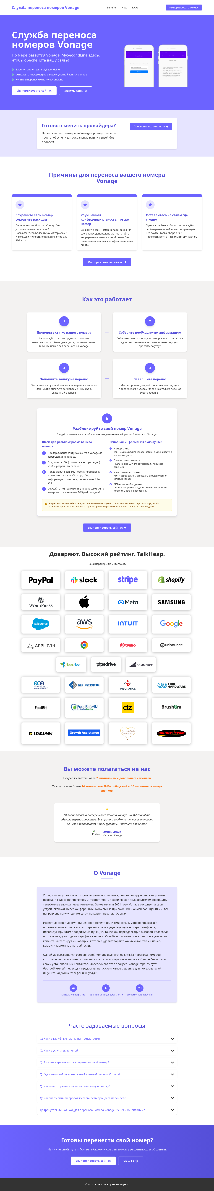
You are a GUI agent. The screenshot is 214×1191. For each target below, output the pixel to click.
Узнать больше (75, 91)
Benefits (112, 7)
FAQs (135, 7)
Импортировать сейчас (183, 7)
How (124, 7)
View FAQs (130, 1161)
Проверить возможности (149, 126)
